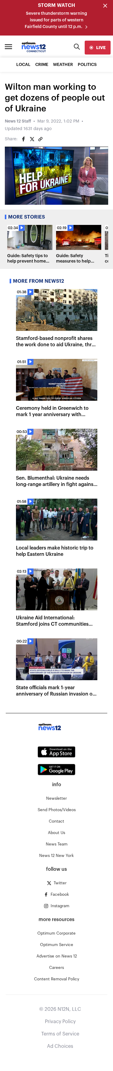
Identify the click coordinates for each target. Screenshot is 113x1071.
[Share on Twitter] (32, 139)
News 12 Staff (18, 121)
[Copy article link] (40, 139)
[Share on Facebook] (23, 139)
